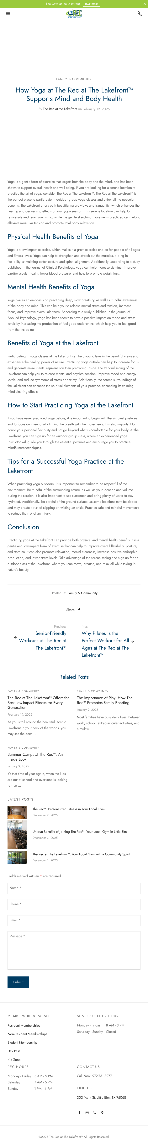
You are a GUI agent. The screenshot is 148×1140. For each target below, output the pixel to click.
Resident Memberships (24, 1025)
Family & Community (74, 79)
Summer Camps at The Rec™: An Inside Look (35, 757)
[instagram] (87, 1113)
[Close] (144, 3)
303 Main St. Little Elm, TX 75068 (101, 1097)
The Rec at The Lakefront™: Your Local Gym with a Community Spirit (81, 854)
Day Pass (14, 1050)
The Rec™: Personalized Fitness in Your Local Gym (69, 809)
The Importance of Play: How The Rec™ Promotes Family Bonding (105, 700)
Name (15, 887)
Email (15, 920)
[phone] (95, 1113)
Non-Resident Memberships (27, 1034)
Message (17, 936)
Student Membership (22, 1042)
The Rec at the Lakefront (60, 109)
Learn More (91, 4)
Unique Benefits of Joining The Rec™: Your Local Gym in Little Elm (80, 831)
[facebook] (79, 1113)
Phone (15, 904)
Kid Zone (14, 1059)
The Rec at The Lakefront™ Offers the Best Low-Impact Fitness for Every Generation (39, 702)
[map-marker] (102, 1113)
